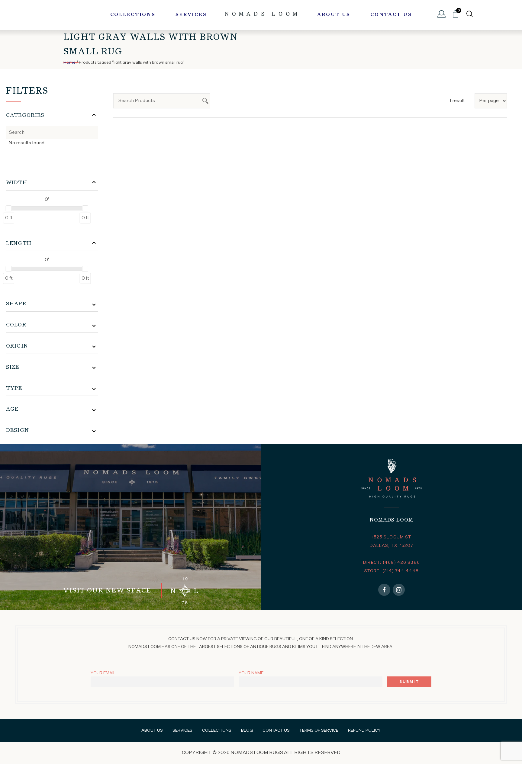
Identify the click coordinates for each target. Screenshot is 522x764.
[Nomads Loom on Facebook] (384, 590)
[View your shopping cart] (455, 16)
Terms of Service (318, 730)
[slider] (9, 208)
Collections (133, 14)
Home (69, 62)
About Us (333, 14)
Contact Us (391, 14)
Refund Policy (364, 730)
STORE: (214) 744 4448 (391, 571)
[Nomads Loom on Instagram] (399, 590)
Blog (247, 730)
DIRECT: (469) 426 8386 (391, 562)
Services (191, 14)
